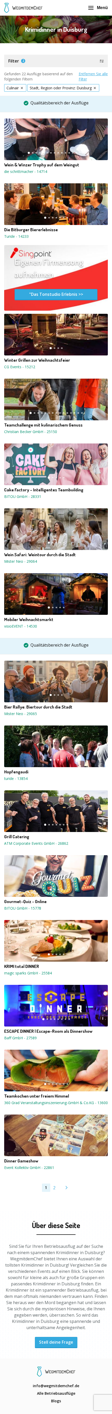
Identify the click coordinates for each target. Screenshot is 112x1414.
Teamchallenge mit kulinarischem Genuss (43, 425)
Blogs (56, 1400)
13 (72, 153)
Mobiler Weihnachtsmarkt (28, 619)
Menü (102, 7)
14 (76, 153)
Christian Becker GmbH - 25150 (30, 431)
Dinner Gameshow (21, 1160)
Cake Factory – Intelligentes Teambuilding (43, 489)
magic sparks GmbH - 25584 (28, 973)
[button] (56, 61)
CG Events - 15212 (19, 366)
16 (83, 153)
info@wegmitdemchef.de (56, 1385)
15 (80, 153)
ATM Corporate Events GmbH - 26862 (36, 843)
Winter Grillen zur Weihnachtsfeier (37, 360)
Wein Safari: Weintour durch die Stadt (40, 554)
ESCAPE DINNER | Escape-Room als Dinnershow (48, 1031)
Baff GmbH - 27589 (20, 1037)
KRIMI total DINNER (21, 966)
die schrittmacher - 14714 (25, 171)
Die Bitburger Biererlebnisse (31, 229)
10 (62, 153)
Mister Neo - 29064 (20, 561)
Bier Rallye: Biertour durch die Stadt (38, 707)
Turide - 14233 (16, 236)
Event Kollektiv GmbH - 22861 (29, 1167)
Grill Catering (16, 836)
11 (65, 153)
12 (69, 153)
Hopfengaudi (16, 771)
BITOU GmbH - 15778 (22, 908)
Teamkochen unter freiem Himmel (36, 1096)
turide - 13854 (16, 778)
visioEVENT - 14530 (20, 626)
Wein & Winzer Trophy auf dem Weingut (41, 164)
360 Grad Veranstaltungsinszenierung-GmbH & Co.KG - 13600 (56, 1102)
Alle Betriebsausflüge (56, 1393)
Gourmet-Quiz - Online (25, 901)
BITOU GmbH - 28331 (22, 496)
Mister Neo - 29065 (20, 713)
